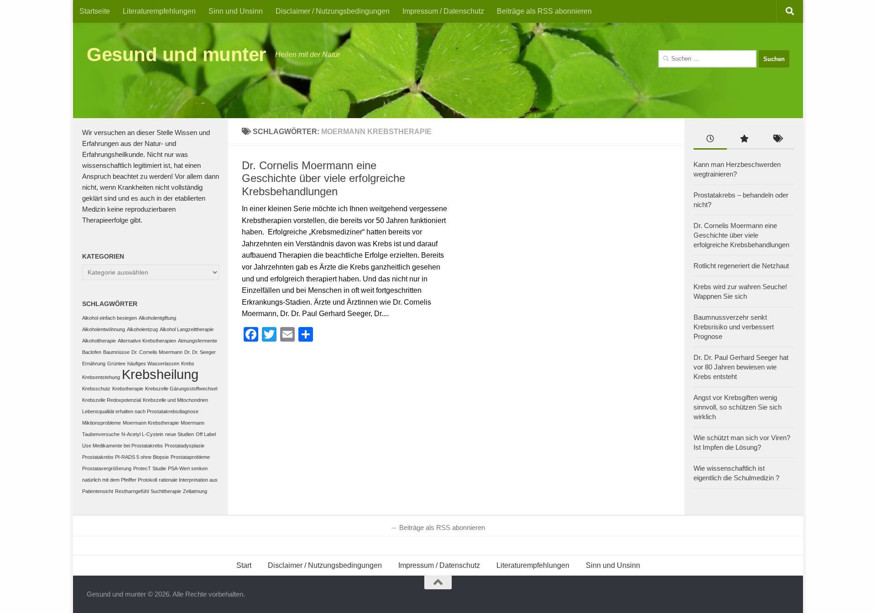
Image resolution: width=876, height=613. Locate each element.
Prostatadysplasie (184, 445)
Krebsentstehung (101, 377)
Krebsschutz (96, 388)
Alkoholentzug (142, 329)
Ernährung (93, 363)
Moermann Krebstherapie (151, 423)
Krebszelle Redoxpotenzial (111, 400)
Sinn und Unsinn (236, 11)
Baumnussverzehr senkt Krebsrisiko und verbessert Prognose (734, 326)
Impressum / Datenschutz (443, 11)
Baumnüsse (116, 352)
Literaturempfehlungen (159, 11)
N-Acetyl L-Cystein (142, 434)
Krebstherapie (127, 388)
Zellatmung (195, 491)
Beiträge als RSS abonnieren (544, 11)
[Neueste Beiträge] (710, 140)
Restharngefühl (132, 491)
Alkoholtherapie (99, 340)
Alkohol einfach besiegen (109, 318)
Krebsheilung (160, 374)
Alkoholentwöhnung (103, 329)
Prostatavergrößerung (106, 468)
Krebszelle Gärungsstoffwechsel (181, 388)
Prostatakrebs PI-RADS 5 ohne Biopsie (125, 457)
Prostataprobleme (190, 457)
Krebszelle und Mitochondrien (175, 400)
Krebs (187, 363)
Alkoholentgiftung (157, 318)
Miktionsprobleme (101, 423)
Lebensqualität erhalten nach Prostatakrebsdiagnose (140, 411)
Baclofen (91, 352)
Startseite (94, 11)
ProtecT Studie (149, 468)
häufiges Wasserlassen (153, 363)
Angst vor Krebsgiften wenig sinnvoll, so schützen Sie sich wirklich (738, 407)
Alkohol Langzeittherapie (187, 329)
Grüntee (116, 363)
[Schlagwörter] (777, 140)
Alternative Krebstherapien (147, 340)
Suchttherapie (166, 491)
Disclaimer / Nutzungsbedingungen (333, 11)
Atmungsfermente (197, 340)
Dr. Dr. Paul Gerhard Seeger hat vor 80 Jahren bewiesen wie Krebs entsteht (741, 366)
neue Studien (179, 434)
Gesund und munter (176, 54)
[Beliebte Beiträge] (743, 140)
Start (243, 565)
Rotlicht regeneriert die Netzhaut (741, 266)
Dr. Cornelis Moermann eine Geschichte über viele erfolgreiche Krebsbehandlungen (323, 178)
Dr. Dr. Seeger (200, 352)
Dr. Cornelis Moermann (156, 352)
